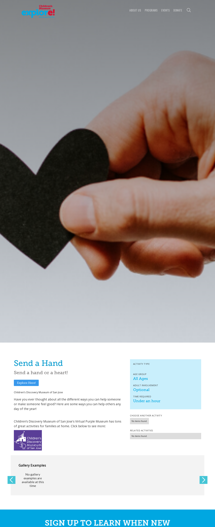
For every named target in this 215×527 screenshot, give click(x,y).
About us (135, 10)
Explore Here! (26, 383)
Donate (177, 10)
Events (165, 10)
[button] (11, 480)
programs (151, 10)
